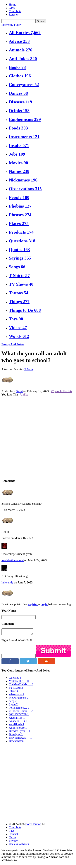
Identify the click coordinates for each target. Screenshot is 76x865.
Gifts (12, 7)
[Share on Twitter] (28, 663)
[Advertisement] (38, 437)
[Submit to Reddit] (46, 663)
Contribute (15, 11)
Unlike (24, 394)
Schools (28, 369)
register (33, 604)
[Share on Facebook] (10, 663)
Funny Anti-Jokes (12, 344)
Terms (12, 837)
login (45, 604)
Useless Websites (19, 844)
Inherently (7, 582)
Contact (13, 834)
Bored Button (33, 824)
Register (13, 14)
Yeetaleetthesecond (12, 560)
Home (12, 4)
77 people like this (61, 391)
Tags (11, 830)
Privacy (13, 840)
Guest (19, 391)
